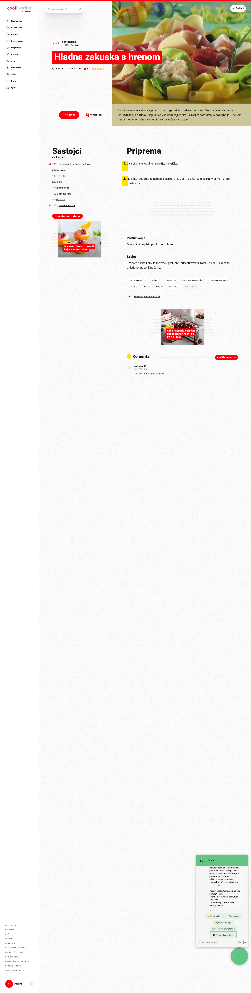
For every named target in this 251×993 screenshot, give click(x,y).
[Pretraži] (80, 9)
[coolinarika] (19, 8)
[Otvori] (31, 983)
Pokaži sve (189, 286)
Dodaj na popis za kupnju (68, 216)
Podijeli (240, 8)
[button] (19, 54)
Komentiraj (94, 114)
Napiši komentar (224, 357)
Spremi (71, 114)
